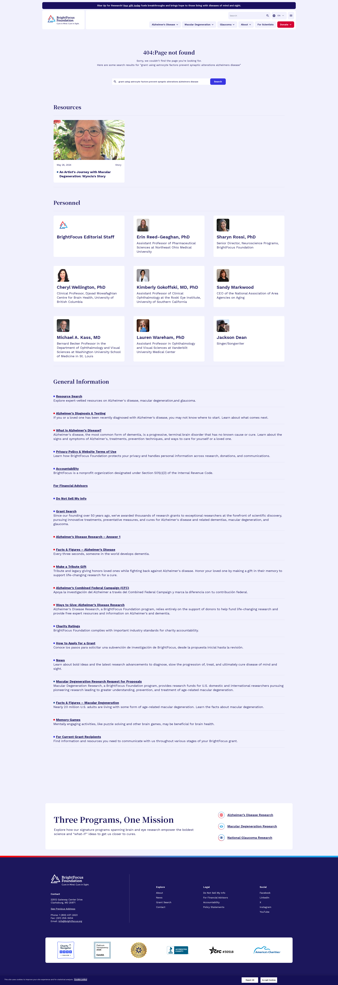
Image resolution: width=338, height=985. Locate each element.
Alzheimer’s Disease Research (250, 815)
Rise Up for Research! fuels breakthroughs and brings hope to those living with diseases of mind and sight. (169, 5)
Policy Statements (213, 907)
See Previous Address (63, 908)
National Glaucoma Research (249, 838)
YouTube (264, 911)
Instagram (265, 907)
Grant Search (163, 902)
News (159, 897)
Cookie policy (80, 980)
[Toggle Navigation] (291, 15)
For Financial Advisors (215, 897)
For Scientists (265, 24)
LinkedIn (264, 897)
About (159, 892)
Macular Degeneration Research (252, 826)
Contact (160, 907)
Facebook (265, 892)
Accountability (211, 902)
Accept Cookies (269, 980)
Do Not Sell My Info (214, 892)
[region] (169, 980)
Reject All (250, 980)
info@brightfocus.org (70, 921)
